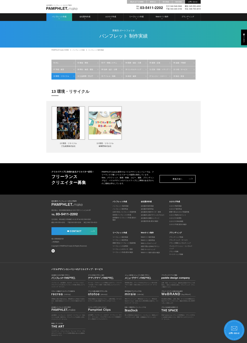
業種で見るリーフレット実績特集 (124, 243)
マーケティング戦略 (176, 254)
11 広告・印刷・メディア (159, 69)
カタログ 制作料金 (175, 209)
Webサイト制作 (162, 17)
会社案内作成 (85, 17)
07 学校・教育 (58, 69)
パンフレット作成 (59, 17)
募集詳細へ (178, 179)
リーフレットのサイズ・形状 (123, 249)
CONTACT (76, 231)
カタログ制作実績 (175, 206)
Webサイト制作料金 (148, 240)
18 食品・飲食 (178, 76)
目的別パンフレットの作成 (122, 215)
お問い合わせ (192, 2)
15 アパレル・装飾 (108, 76)
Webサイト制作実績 (148, 237)
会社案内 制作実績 (147, 206)
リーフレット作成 (136, 17)
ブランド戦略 (173, 251)
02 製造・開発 (82, 63)
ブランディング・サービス (178, 240)
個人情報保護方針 (57, 239)
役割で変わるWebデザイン (150, 246)
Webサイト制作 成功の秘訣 (150, 252)
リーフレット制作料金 (120, 240)
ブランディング (188, 17)
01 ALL (56, 63)
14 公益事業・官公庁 (85, 76)
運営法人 (153, 2)
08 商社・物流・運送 (85, 69)
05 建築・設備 (154, 63)
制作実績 (178, 2)
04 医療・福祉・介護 (133, 63)
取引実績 (166, 2)
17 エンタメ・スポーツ (158, 76)
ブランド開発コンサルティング (180, 243)
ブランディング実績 (176, 237)
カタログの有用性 (175, 218)
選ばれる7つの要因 (136, 2)
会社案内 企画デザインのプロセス (152, 215)
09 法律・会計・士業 (109, 69)
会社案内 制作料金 (147, 209)
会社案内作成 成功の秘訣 (149, 221)
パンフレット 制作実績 (120, 206)
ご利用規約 (55, 242)
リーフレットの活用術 (120, 246)
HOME (60, 50)
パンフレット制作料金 (120, 209)
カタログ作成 (110, 17)
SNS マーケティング (148, 249)
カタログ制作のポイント (177, 215)
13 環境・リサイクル (61, 76)
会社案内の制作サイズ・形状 (151, 212)
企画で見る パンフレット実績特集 (124, 212)
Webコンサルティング (148, 243)
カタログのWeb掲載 (176, 221)
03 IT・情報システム (109, 63)
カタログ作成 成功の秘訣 (178, 224)
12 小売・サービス (180, 69)
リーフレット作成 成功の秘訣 (123, 252)
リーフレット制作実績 (120, 237)
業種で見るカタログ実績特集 (179, 212)
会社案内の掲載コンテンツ (150, 218)
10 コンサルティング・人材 (135, 69)
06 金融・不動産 (179, 63)
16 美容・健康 (130, 76)
